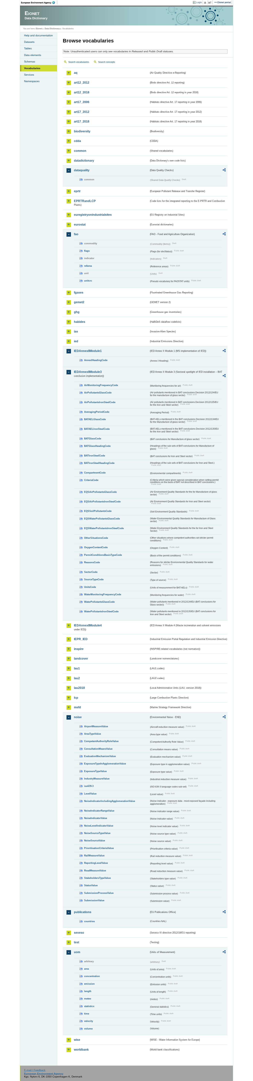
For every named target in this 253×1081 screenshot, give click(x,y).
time (86, 1013)
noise (78, 717)
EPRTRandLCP (85, 201)
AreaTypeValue (92, 733)
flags (87, 250)
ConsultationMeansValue (98, 748)
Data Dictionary (52, 28)
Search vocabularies (78, 62)
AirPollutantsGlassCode (97, 392)
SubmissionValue (94, 900)
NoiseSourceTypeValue (97, 833)
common (80, 150)
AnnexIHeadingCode (95, 360)
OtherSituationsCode (96, 538)
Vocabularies (32, 68)
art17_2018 (81, 121)
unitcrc (88, 280)
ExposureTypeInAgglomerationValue (105, 763)
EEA (39, 2)
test (76, 942)
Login (199, 2)
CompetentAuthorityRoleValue (101, 741)
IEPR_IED (81, 639)
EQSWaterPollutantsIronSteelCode (104, 528)
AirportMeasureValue (96, 726)
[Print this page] (206, 2)
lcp (76, 697)
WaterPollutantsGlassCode (99, 601)
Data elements (32, 55)
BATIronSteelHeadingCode (99, 463)
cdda (77, 141)
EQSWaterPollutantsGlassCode (102, 518)
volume (88, 1028)
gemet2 (79, 302)
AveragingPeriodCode (96, 411)
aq (75, 72)
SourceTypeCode (94, 579)
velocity (88, 1021)
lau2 (77, 678)
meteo (87, 998)
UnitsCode (90, 587)
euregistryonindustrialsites (93, 214)
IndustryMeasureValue (96, 778)
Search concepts (106, 62)
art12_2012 (81, 82)
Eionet (39, 28)
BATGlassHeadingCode (97, 446)
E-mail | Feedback (34, 1070)
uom (77, 952)
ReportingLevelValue (96, 863)
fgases (78, 292)
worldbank (81, 1049)
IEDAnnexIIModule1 (88, 350)
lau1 (77, 668)
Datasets (29, 41)
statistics (89, 1006)
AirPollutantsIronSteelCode (99, 402)
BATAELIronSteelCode (97, 429)
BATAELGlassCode (95, 419)
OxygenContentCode (96, 547)
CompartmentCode (95, 472)
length (87, 991)
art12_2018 (81, 92)
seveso (79, 932)
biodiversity (82, 131)
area (86, 968)
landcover (81, 658)
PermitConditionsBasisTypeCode (103, 555)
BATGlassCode (92, 438)
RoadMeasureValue (95, 870)
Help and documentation (38, 35)
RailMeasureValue (94, 855)
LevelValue (90, 793)
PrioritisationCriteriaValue (99, 848)
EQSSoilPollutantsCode (97, 511)
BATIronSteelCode (94, 455)
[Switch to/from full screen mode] (210, 2)
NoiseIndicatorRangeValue (99, 810)
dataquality (81, 170)
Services (29, 74)
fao (76, 234)
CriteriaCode (91, 480)
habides (79, 321)
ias (76, 331)
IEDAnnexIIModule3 (88, 371)
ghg (76, 312)
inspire (79, 648)
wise (77, 1039)
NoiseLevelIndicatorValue (98, 825)
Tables (28, 48)
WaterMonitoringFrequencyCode (102, 594)
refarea (88, 265)
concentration (92, 976)
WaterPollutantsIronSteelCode (101, 611)
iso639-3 (89, 786)
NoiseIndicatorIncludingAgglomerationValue (109, 801)
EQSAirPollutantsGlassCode (100, 492)
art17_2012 (81, 111)
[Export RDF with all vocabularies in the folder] (224, 170)
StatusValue (91, 885)
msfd (77, 707)
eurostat (80, 224)
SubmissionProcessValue (99, 893)
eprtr (77, 191)
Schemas (29, 61)
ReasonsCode (92, 562)
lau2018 (79, 687)
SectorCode (90, 572)
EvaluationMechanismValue (100, 756)
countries (89, 921)
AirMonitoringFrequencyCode (101, 385)
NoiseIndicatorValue (95, 818)
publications (82, 912)
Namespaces (31, 81)
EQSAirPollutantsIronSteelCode (102, 501)
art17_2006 (81, 102)
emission (89, 983)
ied (76, 341)
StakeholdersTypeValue (97, 878)
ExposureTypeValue (95, 771)
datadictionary (84, 160)
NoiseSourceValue (94, 840)
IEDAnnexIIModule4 (88, 625)
